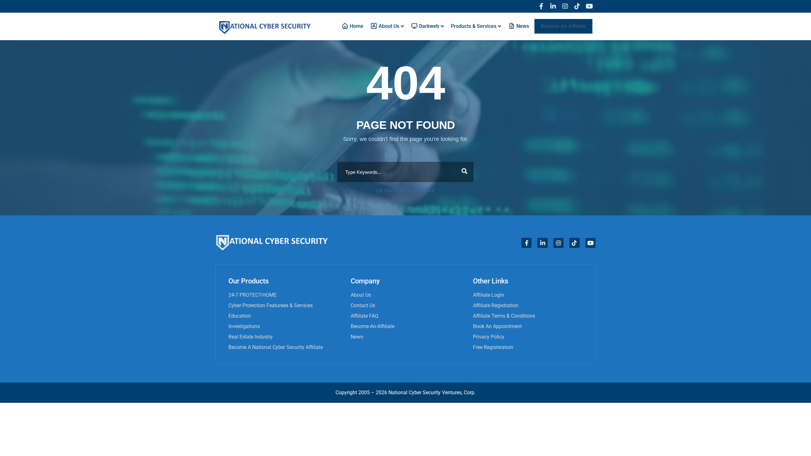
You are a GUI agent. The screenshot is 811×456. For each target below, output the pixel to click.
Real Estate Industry (250, 337)
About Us (361, 295)
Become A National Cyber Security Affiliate (275, 347)
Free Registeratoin (493, 347)
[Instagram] (565, 6)
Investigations (244, 326)
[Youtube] (589, 6)
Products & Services (473, 26)
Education (239, 316)
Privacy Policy (488, 337)
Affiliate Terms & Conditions (504, 316)
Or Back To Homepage (405, 190)
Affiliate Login (488, 295)
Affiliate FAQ (364, 316)
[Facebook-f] (541, 6)
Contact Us (363, 305)
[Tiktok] (577, 6)
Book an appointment (497, 326)
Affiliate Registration (495, 305)
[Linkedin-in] (553, 6)
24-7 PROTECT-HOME (252, 295)
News (357, 337)
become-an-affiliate (372, 326)
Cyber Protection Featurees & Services (270, 305)
